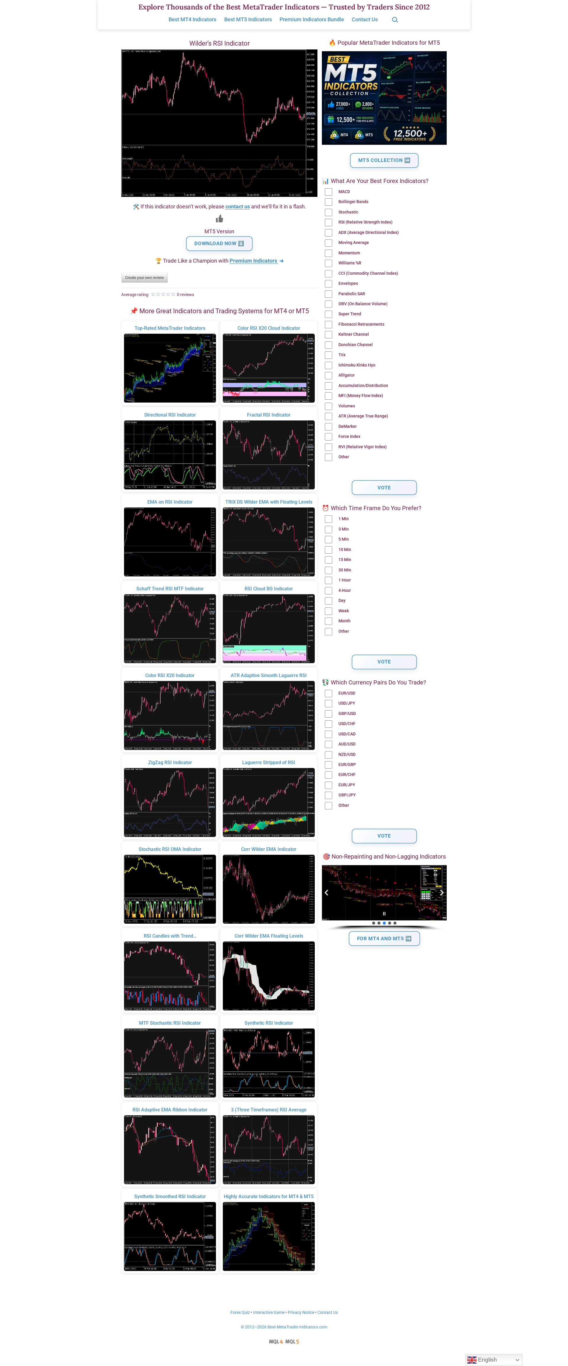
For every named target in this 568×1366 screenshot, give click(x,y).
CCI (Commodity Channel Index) (368, 273)
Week (343, 610)
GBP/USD (347, 713)
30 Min (344, 570)
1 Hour (344, 580)
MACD (344, 191)
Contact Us (365, 19)
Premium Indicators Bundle (312, 19)
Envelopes (348, 283)
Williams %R (349, 263)
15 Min (344, 559)
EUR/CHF (347, 774)
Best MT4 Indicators (192, 19)
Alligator (346, 375)
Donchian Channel (355, 344)
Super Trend (349, 313)
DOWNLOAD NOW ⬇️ (219, 243)
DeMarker (347, 426)
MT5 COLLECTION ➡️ (384, 160)
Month (344, 620)
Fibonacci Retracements (361, 324)
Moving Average (353, 242)
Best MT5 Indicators (248, 19)
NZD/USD (347, 754)
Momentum (349, 252)
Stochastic (348, 212)
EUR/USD (346, 693)
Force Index (349, 436)
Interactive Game (269, 1312)
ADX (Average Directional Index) (368, 232)
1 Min (343, 518)
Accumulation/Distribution (363, 385)
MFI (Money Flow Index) (360, 395)
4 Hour (344, 590)
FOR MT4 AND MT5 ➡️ (384, 938)
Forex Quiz (240, 1312)
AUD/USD (347, 744)
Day (342, 600)
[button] (326, 892)
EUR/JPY (346, 785)
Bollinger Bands (353, 201)
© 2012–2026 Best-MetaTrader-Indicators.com (284, 1327)
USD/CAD (347, 734)
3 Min (343, 529)
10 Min (344, 549)
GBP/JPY (347, 795)
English (487, 1360)
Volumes (346, 406)
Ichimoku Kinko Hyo (356, 365)
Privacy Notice (301, 1312)
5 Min (343, 539)
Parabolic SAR (351, 293)
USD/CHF (347, 723)
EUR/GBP (347, 764)
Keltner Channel (353, 334)
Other (343, 456)
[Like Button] (219, 218)
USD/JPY (346, 703)
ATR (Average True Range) (363, 416)
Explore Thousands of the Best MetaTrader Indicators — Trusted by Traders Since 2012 (284, 7)
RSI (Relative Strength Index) (365, 222)
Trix (342, 354)
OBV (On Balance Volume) (363, 303)
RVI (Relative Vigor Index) (362, 446)
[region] (384, 898)
